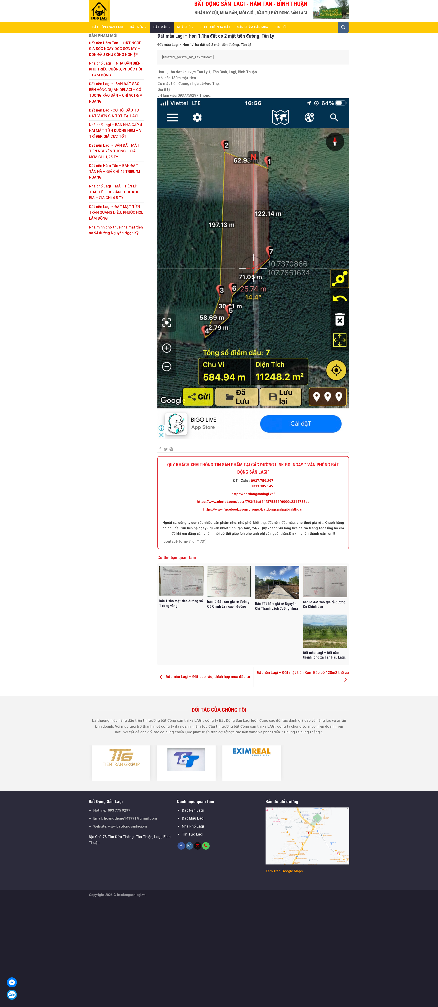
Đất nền (136, 27)
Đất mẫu (160, 27)
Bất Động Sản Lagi (107, 27)
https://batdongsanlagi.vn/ (253, 494)
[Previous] (86, 762)
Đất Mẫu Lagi (193, 818)
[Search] (343, 27)
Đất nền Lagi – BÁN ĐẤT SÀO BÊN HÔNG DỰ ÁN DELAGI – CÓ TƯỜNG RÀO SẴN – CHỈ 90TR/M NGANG (116, 93)
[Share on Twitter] (166, 449)
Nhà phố (184, 27)
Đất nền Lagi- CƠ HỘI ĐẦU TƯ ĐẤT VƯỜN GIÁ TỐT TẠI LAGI (114, 113)
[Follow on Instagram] (189, 846)
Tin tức (281, 27)
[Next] (352, 762)
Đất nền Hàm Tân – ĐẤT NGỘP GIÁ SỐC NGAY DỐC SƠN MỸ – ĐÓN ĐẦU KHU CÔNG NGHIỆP (115, 49)
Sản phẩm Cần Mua (252, 27)
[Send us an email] (197, 846)
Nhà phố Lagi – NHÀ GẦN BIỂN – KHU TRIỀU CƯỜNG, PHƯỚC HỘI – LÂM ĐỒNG (116, 69)
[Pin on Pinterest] (171, 449)
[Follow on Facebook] (181, 846)
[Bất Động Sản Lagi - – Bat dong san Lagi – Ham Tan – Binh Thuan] (112, 11)
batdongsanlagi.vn (131, 895)
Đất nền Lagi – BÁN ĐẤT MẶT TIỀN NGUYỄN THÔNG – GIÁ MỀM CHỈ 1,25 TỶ (114, 151)
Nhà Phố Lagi (193, 826)
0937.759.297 (262, 481)
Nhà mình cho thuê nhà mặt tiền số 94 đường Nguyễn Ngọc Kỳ (116, 230)
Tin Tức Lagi (192, 834)
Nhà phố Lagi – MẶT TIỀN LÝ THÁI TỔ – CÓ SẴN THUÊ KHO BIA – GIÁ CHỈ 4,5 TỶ (114, 192)
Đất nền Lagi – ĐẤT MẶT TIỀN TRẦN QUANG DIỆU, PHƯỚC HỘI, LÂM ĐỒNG (116, 213)
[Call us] (206, 846)
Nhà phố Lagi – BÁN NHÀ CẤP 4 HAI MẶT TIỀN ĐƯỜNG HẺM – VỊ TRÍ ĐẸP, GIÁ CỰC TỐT (116, 131)
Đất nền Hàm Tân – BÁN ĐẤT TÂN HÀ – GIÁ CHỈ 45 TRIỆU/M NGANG (114, 171)
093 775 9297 (119, 810)
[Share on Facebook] (160, 449)
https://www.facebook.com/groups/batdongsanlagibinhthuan (253, 509)
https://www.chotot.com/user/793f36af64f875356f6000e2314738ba (253, 502)
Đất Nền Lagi (193, 810)
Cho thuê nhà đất (215, 27)
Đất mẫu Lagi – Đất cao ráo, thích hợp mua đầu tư (207, 677)
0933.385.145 (262, 486)
